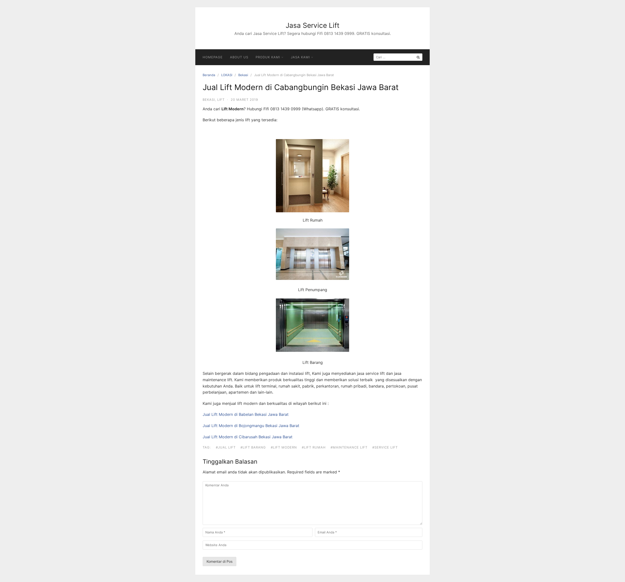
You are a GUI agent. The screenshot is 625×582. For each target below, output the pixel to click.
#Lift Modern (284, 447)
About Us (239, 57)
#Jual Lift (226, 447)
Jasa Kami (300, 57)
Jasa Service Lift (312, 25)
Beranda (209, 75)
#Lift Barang (253, 447)
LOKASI (226, 75)
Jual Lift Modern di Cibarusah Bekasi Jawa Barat (247, 436)
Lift (221, 100)
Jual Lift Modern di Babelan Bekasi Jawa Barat (246, 414)
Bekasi (243, 75)
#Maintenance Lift (349, 447)
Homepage (213, 57)
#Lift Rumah (314, 447)
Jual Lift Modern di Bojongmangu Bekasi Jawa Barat (251, 425)
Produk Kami (268, 57)
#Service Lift (385, 447)
